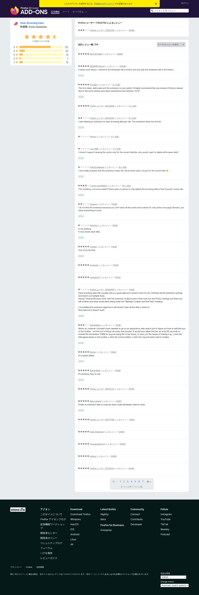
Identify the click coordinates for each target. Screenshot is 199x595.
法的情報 (40, 567)
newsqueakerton (97, 444)
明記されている (21, 574)
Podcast (165, 534)
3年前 (131, 30)
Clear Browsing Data (32, 23)
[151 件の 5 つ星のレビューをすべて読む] (41, 47)
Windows (75, 519)
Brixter (93, 352)
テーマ (66, 11)
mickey (93, 456)
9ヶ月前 (122, 167)
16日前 (123, 66)
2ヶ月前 (116, 85)
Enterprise (106, 530)
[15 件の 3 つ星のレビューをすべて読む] (41, 54)
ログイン (185, 3)
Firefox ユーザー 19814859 (102, 106)
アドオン (45, 509)
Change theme (167, 581)
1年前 (114, 204)
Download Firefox (80, 514)
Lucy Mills (94, 149)
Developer (136, 524)
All (71, 544)
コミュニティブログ (51, 543)
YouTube (165, 519)
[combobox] (169, 10)
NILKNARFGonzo (97, 66)
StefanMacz (95, 325)
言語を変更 (165, 573)
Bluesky (165, 529)
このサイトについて (51, 514)
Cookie (29, 567)
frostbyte (94, 265)
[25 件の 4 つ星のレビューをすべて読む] (41, 51)
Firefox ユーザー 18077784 (102, 419)
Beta (103, 519)
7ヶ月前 (114, 136)
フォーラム (46, 548)
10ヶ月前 (126, 186)
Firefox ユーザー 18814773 (102, 389)
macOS (74, 524)
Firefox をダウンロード (104, 3)
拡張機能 (55, 11)
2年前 (121, 432)
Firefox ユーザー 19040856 (102, 289)
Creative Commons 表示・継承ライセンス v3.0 (83, 574)
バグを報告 (46, 553)
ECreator (94, 85)
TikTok (164, 524)
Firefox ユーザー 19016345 (102, 118)
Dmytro (93, 136)
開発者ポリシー (48, 538)
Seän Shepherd (97, 432)
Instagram (166, 514)
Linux (73, 539)
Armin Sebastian (38, 26)
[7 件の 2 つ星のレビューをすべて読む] (41, 58)
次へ (149, 481)
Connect (135, 514)
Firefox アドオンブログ (53, 519)
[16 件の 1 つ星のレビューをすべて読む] (41, 62)
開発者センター (48, 533)
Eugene (93, 204)
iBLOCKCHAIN (96, 54)
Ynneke (93, 247)
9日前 (119, 54)
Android (74, 534)
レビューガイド (48, 558)
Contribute (137, 519)
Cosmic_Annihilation (98, 186)
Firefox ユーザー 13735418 (102, 468)
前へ (114, 481)
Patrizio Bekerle (97, 167)
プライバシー (16, 567)
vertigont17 (95, 277)
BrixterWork (95, 370)
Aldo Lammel (95, 401)
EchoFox (94, 225)
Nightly (104, 514)
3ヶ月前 (132, 118)
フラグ (81, 75)
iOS (72, 529)
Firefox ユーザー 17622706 (102, 30)
